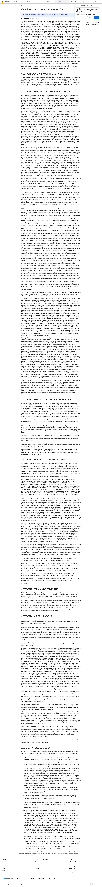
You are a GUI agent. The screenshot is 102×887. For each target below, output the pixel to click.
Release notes (72, 868)
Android (19, 878)
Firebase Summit (38, 864)
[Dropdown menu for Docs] (44, 1)
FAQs (70, 870)
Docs (41, 1)
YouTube (37, 868)
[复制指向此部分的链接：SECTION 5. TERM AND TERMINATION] (61, 589)
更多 (48, 1)
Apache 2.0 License (27, 853)
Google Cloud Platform (41, 878)
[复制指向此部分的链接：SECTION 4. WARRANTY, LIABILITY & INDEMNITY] (72, 460)
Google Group (72, 866)
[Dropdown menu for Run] (24, 1)
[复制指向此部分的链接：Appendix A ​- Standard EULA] (51, 748)
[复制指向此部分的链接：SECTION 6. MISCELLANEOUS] (53, 616)
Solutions (29, 1)
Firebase (23, 5)
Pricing (36, 1)
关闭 (90, 17)
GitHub (3, 870)
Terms (3, 884)
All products (52, 878)
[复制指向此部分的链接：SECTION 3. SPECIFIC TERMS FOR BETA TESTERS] (72, 399)
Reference (4, 864)
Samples (3, 866)
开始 (97, 17)
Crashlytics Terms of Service (61, 14)
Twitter (36, 866)
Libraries (3, 868)
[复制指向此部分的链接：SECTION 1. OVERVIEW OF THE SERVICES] (65, 74)
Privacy (7, 884)
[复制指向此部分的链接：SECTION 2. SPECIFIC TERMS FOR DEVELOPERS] (71, 91)
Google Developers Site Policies (46, 853)
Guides (3, 861)
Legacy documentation (74, 872)
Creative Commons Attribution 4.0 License (59, 851)
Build (15, 1)
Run (22, 1)
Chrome (25, 878)
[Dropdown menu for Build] (18, 1)
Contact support (72, 861)
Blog (86, 1)
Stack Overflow (72, 864)
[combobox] (62, 1)
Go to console (93, 1)
